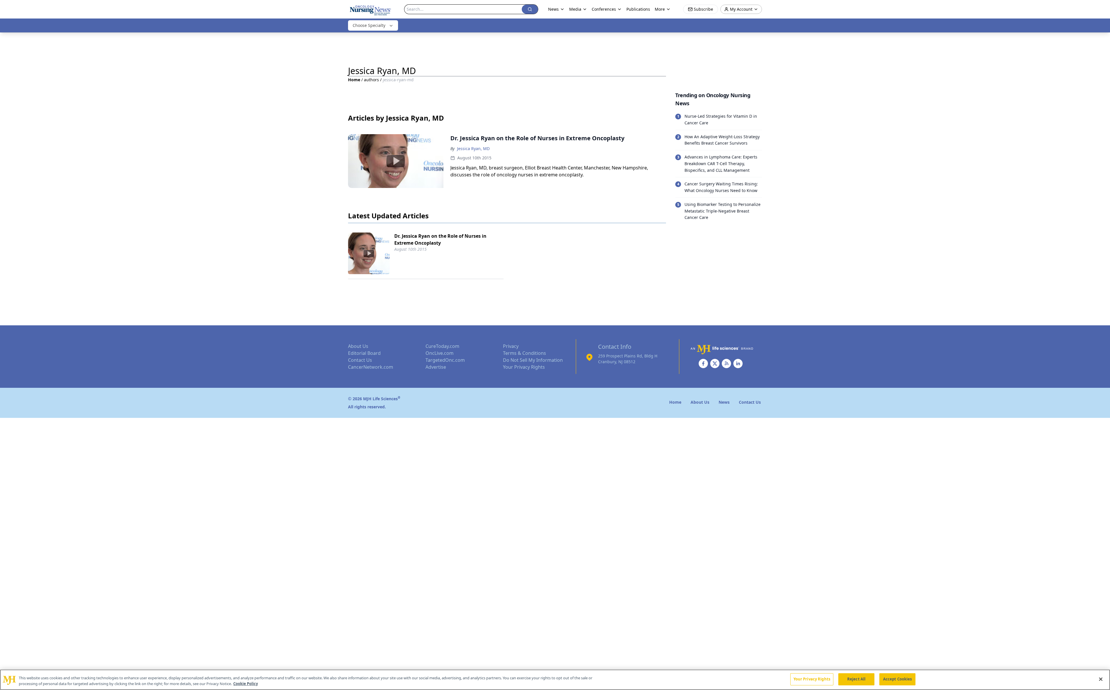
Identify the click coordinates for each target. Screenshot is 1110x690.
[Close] (1100, 679)
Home (354, 79)
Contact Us (360, 360)
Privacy (511, 346)
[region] (555, 679)
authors (371, 79)
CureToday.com (442, 346)
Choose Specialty (369, 25)
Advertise (436, 367)
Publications (638, 9)
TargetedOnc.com (445, 360)
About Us (358, 346)
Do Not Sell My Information (533, 360)
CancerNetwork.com (370, 367)
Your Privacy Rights (524, 367)
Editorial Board (364, 353)
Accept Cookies (897, 679)
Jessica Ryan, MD (473, 148)
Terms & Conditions (524, 353)
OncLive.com (440, 353)
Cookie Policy (245, 683)
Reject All (856, 679)
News (553, 9)
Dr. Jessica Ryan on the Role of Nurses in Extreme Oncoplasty (440, 239)
